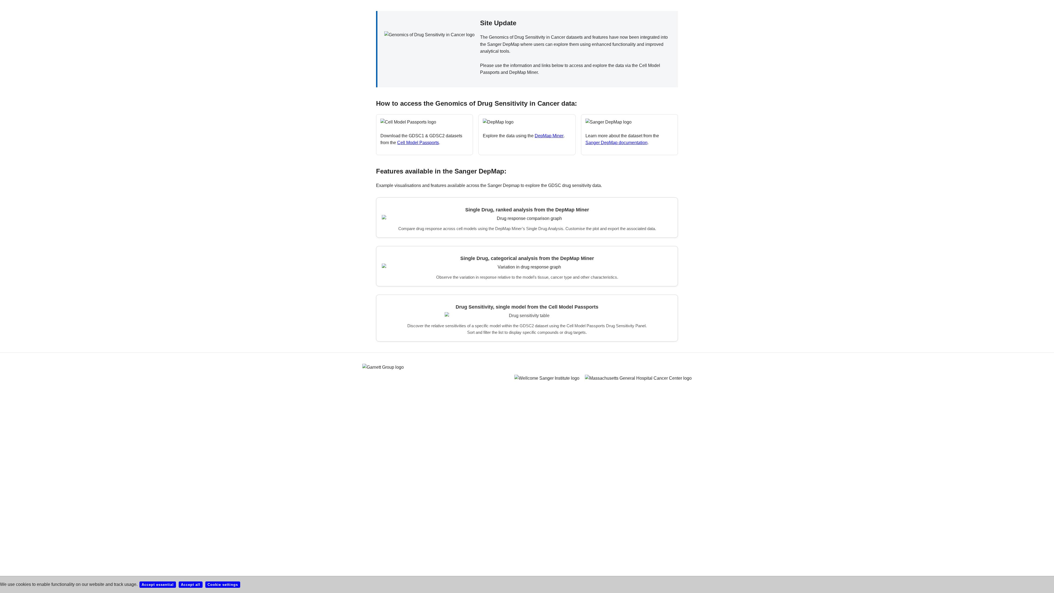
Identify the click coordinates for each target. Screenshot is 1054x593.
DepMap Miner (549, 135)
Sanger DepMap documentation (616, 142)
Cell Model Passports (418, 142)
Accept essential (158, 585)
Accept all (190, 585)
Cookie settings (223, 585)
